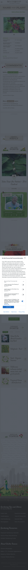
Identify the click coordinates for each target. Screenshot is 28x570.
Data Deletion (6, 311)
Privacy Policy (22, 311)
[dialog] (14, 285)
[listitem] (14, 282)
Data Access (14, 311)
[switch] (23, 284)
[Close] (25, 258)
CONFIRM (8, 306)
